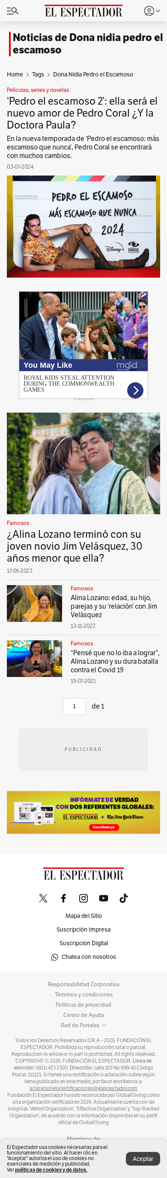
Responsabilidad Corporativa (83, 985)
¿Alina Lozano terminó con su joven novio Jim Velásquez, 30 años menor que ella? (75, 546)
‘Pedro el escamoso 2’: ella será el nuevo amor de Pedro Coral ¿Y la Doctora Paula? (82, 113)
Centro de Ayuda (83, 1015)
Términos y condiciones (84, 995)
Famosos (18, 523)
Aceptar (143, 1159)
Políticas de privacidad (83, 1005)
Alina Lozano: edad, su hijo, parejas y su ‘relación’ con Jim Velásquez (114, 606)
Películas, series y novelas (38, 90)
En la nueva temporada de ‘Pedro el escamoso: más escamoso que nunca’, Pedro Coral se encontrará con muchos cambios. (83, 147)
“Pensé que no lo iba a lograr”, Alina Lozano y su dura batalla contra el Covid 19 (115, 661)
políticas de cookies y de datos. (51, 1169)
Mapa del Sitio (84, 916)
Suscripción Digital (84, 943)
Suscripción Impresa (83, 929)
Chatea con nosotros (89, 957)
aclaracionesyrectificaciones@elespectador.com (83, 1088)
